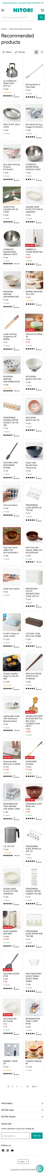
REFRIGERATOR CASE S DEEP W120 (33, 1021)
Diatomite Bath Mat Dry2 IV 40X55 (11, 762)
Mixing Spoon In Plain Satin (33, 85)
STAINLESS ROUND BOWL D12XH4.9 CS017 (33, 167)
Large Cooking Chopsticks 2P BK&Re (9, 336)
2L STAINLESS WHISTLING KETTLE (9, 83)
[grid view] (36, 52)
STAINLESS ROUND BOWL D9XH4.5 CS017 (10, 252)
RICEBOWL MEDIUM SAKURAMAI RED (11, 294)
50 (27, 1086)
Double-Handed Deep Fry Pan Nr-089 (11, 676)
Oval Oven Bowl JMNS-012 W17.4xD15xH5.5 (10, 550)
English (22, 1162)
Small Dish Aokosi (11, 589)
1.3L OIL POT (9, 846)
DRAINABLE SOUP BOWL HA (34, 805)
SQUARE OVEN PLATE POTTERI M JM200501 (34, 209)
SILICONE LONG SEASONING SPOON (10, 465)
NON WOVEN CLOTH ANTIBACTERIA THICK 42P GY (32, 592)
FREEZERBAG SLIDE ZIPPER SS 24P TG (33, 848)
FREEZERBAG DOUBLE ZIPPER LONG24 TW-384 (33, 891)
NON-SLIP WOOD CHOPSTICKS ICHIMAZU (34, 676)
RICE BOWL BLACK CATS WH (33, 377)
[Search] (41, 17)
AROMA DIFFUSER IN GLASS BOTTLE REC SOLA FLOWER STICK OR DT (34, 721)
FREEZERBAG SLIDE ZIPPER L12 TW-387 (34, 507)
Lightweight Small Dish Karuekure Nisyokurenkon (11, 718)
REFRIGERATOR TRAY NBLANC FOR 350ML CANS (11, 806)
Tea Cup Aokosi (10, 505)
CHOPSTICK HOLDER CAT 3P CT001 (10, 209)
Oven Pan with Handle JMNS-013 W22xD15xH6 (34, 550)
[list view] (42, 52)
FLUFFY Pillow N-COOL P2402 (11, 634)
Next (34, 1086)
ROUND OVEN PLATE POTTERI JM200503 (10, 891)
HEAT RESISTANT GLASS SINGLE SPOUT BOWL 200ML (34, 977)
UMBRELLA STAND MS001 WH (34, 250)
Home (4, 29)
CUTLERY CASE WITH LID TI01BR (33, 634)
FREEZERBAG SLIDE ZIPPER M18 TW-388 (34, 933)
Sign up (37, 1135)
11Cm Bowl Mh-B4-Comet (10, 1019)
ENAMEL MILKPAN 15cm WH (34, 292)
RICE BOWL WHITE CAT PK (32, 418)
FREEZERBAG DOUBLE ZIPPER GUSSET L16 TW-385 (11, 421)
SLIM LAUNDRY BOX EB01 (10, 932)
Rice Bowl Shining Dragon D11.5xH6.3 (34, 125)
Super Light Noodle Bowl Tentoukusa (31, 465)
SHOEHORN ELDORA (31, 762)
